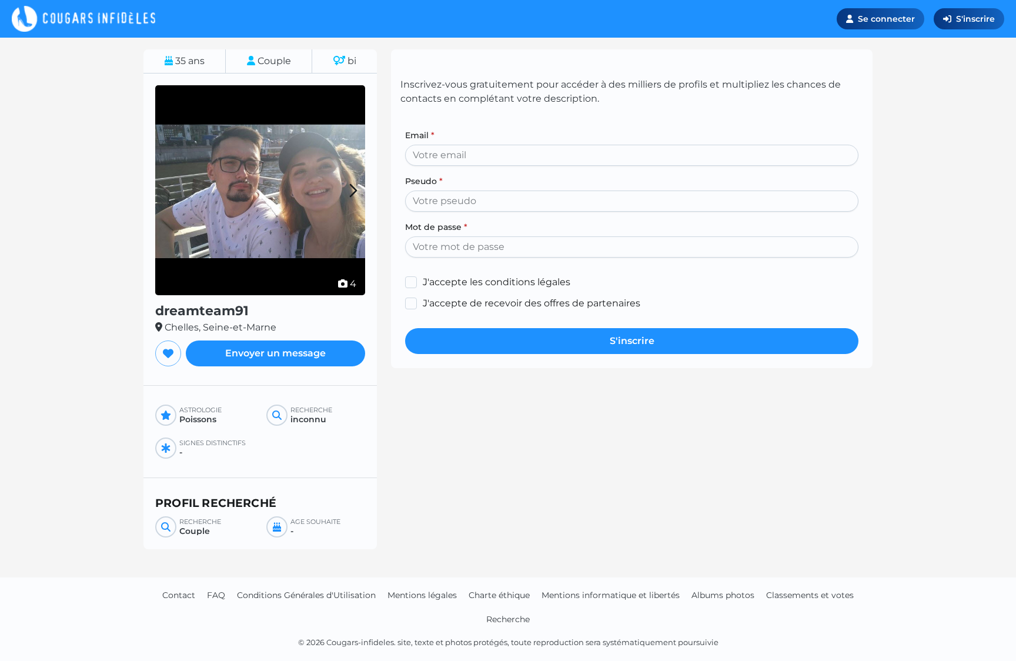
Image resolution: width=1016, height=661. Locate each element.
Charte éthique (499, 595)
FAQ (216, 595)
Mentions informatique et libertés (611, 595)
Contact (178, 595)
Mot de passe (436, 227)
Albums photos (722, 595)
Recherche (508, 619)
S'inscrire (975, 19)
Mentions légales (422, 595)
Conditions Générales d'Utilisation (306, 595)
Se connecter (886, 19)
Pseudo (424, 181)
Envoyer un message (275, 353)
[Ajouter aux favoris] (168, 353)
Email (420, 135)
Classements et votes (810, 595)
